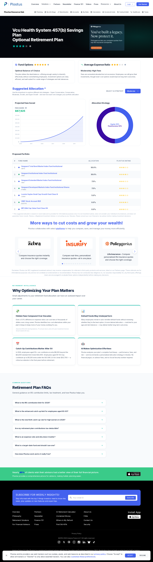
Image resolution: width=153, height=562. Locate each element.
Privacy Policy (76, 533)
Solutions (45, 4)
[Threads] (69, 542)
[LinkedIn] (84, 542)
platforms (60, 228)
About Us (117, 4)
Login (129, 4)
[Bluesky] (89, 542)
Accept (130, 555)
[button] (59, 402)
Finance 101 (78, 4)
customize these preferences (83, 557)
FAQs (86, 516)
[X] (64, 542)
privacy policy (100, 554)
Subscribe (130, 498)
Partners (57, 4)
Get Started (143, 4)
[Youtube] (74, 542)
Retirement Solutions (20, 520)
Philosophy (16, 516)
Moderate (131, 91)
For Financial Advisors (21, 524)
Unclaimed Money (63, 516)
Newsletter (67, 4)
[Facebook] (79, 542)
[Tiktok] (94, 542)
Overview (35, 4)
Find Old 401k (61, 524)
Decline (143, 555)
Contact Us (88, 520)
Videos (88, 4)
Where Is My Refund (64, 520)
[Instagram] (59, 542)
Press (96, 4)
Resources (105, 4)
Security (87, 524)
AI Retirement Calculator (66, 512)
